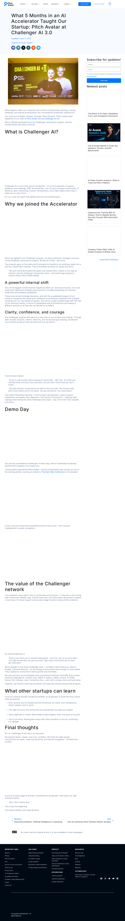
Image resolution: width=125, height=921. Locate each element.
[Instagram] (105, 878)
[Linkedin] (117, 878)
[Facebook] (101, 878)
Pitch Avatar (33, 275)
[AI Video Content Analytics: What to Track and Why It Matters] (103, 167)
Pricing (45, 4)
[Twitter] (109, 878)
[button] (13, 48)
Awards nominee (19, 43)
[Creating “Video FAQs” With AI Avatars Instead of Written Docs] (103, 236)
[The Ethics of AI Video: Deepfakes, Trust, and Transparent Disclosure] (103, 100)
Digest (29, 43)
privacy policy (92, 76)
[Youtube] (113, 878)
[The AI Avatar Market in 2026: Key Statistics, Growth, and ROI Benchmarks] (103, 132)
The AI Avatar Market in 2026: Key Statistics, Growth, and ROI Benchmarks (103, 148)
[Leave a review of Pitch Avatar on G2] (45, 914)
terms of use (113, 74)
